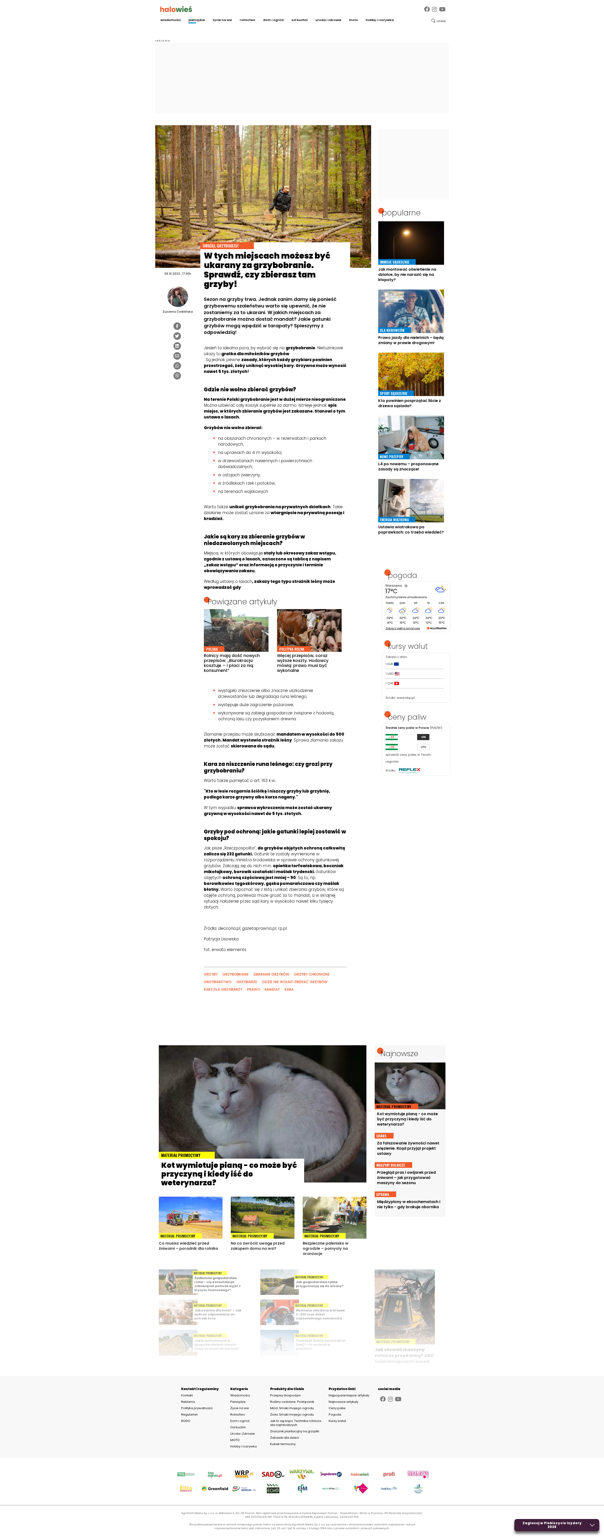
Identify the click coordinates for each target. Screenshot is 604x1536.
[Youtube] (442, 9)
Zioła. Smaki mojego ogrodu (292, 1414)
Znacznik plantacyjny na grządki (295, 1431)
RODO (185, 1421)
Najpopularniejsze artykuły (349, 1395)
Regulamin (189, 1414)
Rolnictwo (247, 20)
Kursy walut (337, 1421)
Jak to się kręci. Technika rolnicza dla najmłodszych (295, 1423)
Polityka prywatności (197, 1408)
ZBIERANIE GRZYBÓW (271, 974)
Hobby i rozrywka (380, 20)
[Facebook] (427, 9)
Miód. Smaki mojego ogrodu (292, 1408)
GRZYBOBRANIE (235, 974)
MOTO (353, 20)
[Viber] (177, 376)
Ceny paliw (337, 1408)
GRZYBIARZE (246, 981)
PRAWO (253, 989)
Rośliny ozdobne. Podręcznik (292, 1401)
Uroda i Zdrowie (328, 20)
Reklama (188, 1402)
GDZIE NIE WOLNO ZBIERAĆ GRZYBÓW (294, 981)
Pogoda (335, 1414)
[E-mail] (177, 356)
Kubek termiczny (283, 1444)
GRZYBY (211, 974)
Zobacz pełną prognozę (403, 628)
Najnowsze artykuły (343, 1401)
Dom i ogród (273, 20)
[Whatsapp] (177, 366)
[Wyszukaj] (438, 21)
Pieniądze (197, 20)
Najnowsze (399, 1053)
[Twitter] (177, 336)
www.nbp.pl (406, 697)
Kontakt (187, 1395)
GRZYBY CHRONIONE (312, 974)
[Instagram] (434, 9)
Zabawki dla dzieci (284, 1437)
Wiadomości (170, 20)
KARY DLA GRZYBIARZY (223, 989)
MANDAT (272, 989)
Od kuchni (299, 20)
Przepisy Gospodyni (285, 1395)
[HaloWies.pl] (176, 9)
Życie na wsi (222, 20)
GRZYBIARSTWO (217, 981)
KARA (289, 989)
